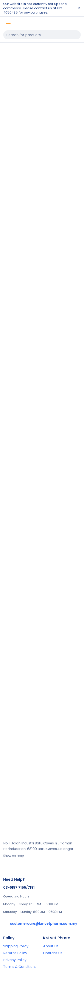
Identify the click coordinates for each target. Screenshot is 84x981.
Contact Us (52, 953)
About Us (50, 946)
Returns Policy (15, 953)
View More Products (42, 799)
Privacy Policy (14, 959)
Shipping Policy (15, 946)
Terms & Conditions (19, 966)
